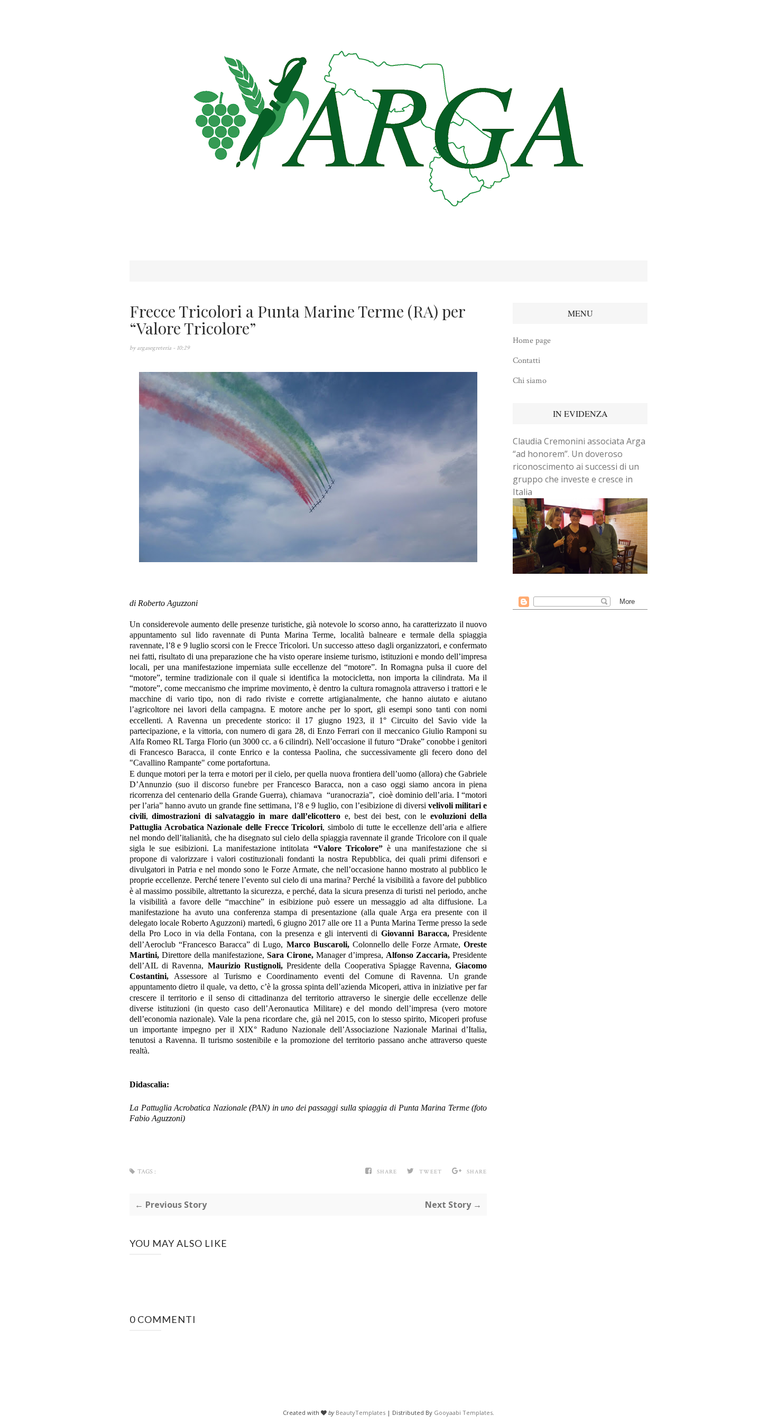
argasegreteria (155, 348)
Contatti (526, 360)
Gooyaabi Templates (463, 1412)
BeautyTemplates (360, 1412)
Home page (532, 340)
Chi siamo (530, 380)
